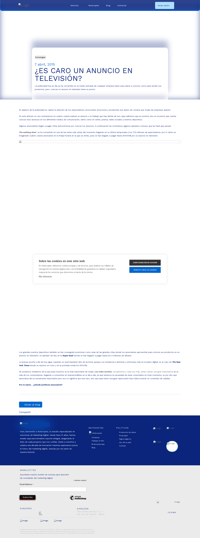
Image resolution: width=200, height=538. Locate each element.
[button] (76, 5)
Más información (45, 276)
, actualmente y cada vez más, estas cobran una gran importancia (134, 372)
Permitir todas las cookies (145, 270)
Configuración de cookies (145, 263)
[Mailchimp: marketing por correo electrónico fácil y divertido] (78, 500)
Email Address (27, 484)
